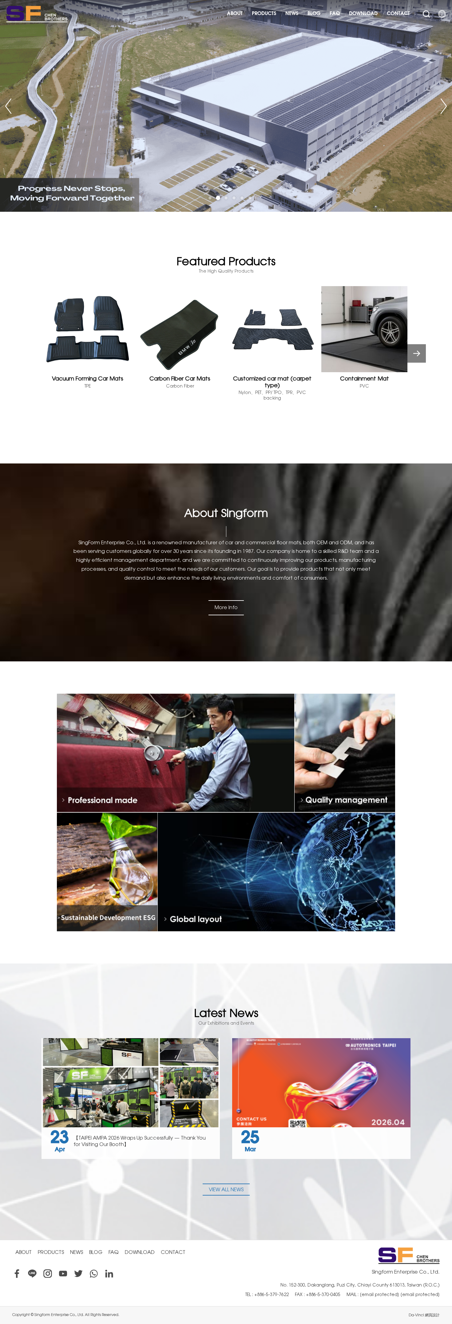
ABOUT (235, 13)
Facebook (17, 1273)
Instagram (47, 1273)
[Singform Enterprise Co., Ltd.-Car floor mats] (226, 106)
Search (426, 14)
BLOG (313, 13)
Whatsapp (93, 1273)
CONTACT (398, 13)
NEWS (291, 13)
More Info (226, 607)
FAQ (335, 13)
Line (32, 1273)
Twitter (78, 1273)
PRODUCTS (264, 13)
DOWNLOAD (363, 13)
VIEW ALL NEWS (226, 1189)
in (109, 1273)
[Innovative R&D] (107, 872)
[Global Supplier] (277, 872)
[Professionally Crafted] (175, 753)
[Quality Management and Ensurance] (345, 753)
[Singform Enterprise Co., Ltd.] (37, 14)
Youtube (63, 1273)
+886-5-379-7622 (271, 1294)
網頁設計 (432, 1315)
